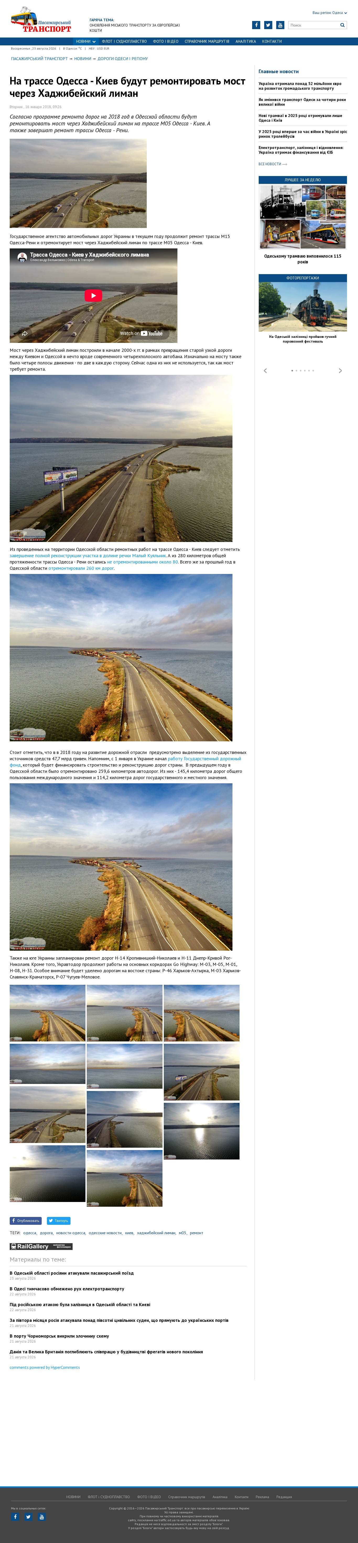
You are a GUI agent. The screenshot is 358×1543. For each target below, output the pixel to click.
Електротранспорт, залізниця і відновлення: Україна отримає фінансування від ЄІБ (301, 150)
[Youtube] (280, 25)
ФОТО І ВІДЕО (165, 41)
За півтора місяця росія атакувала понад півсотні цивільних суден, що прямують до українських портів (119, 1320)
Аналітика (246, 41)
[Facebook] (256, 25)
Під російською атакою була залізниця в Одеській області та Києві (80, 1304)
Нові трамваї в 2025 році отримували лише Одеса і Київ (300, 118)
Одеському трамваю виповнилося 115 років (302, 259)
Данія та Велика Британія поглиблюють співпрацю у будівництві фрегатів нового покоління (106, 1352)
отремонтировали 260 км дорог (81, 568)
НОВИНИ (83, 41)
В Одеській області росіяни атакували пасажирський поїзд (72, 1273)
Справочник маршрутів (207, 41)
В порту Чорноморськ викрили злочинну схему (59, 1336)
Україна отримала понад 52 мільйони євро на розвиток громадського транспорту (300, 86)
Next (340, 370)
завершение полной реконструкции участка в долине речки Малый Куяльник (88, 555)
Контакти (272, 41)
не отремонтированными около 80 (142, 562)
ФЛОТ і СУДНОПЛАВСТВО (124, 41)
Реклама (262, 1496)
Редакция (284, 1496)
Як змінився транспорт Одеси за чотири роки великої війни (302, 102)
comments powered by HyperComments (45, 1367)
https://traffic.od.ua (41, 19)
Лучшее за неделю (303, 179)
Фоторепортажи (302, 277)
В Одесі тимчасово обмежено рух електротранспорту (67, 1289)
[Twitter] (268, 25)
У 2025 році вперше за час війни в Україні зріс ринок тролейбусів (303, 134)
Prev (265, 370)
